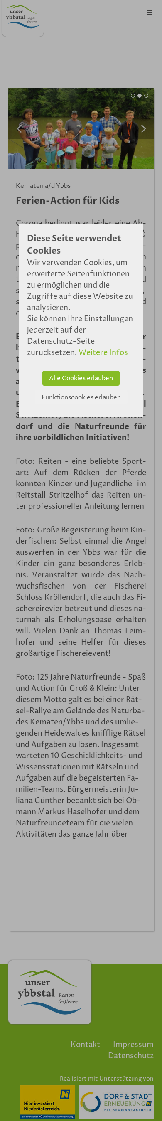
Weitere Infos (103, 352)
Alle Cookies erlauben (81, 378)
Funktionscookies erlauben (81, 397)
